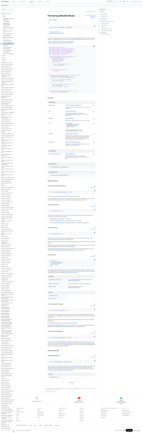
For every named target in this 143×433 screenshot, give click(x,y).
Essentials (14, 1)
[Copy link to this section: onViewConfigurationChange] (64, 304)
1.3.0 (94, 17)
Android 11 (81, 420)
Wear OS (60, 411)
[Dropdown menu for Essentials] (17, 1)
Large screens (61, 410)
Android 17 (82, 410)
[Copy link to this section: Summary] (55, 98)
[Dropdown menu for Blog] (50, 1)
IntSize (72, 126)
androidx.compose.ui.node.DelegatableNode (60, 167)
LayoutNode (50, 368)
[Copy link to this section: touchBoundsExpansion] (61, 355)
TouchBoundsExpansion (56, 153)
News (17, 417)
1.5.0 (94, 229)
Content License (76, 388)
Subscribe (129, 430)
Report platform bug (125, 410)
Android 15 (82, 413)
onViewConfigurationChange (71, 133)
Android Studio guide (104, 410)
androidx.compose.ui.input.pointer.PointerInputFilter (60, 42)
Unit (50, 111)
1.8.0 (94, 357)
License (21, 430)
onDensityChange (69, 118)
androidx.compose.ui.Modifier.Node (57, 38)
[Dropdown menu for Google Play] (43, 1)
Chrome (35, 425)
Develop (31, 1)
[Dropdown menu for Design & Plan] (26, 1)
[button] (7, 13)
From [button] (59, 167)
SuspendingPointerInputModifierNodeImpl (64, 250)
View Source (92, 16)
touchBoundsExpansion (70, 153)
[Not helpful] (94, 12)
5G (38, 419)
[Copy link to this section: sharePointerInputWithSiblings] (64, 331)
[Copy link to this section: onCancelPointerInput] (60, 204)
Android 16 (82, 411)
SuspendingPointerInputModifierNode (56, 33)
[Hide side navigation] (13, 431)
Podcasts (18, 420)
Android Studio (134, 1)
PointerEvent (76, 124)
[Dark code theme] (94, 26)
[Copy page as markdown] (79, 16)
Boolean (53, 105)
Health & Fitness (40, 413)
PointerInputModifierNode (59, 27)
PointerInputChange (75, 38)
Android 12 (82, 419)
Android (17, 410)
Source (17, 415)
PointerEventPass (73, 125)
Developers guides (104, 411)
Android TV (61, 417)
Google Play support (125, 413)
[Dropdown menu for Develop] (34, 1)
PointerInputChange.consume (71, 272)
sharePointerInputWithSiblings (72, 142)
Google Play (39, 1)
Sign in (140, 1)
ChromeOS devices (62, 413)
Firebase (40, 425)
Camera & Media (40, 415)
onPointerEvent (69, 123)
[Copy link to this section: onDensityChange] (58, 227)
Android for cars (61, 415)
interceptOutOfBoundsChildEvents (73, 105)
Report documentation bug (126, 411)
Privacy (38, 417)
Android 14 (82, 415)
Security (17, 413)
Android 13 (82, 417)
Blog (48, 1)
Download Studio (104, 415)
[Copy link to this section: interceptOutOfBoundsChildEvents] (67, 186)
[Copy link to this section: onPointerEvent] (57, 255)
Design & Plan (22, 1)
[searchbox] (7, 10)
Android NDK (103, 417)
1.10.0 (94, 256)
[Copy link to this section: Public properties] (60, 350)
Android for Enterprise (20, 411)
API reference (4, 5)
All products (57, 425)
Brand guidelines (27, 430)
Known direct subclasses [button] (56, 32)
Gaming (38, 410)
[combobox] (112, 1)
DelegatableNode (69, 27)
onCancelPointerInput (70, 111)
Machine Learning (40, 411)
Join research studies (125, 415)
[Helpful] (93, 12)
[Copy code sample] (94, 46)
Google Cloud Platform (48, 425)
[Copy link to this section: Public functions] (59, 181)
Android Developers (51, 11)
